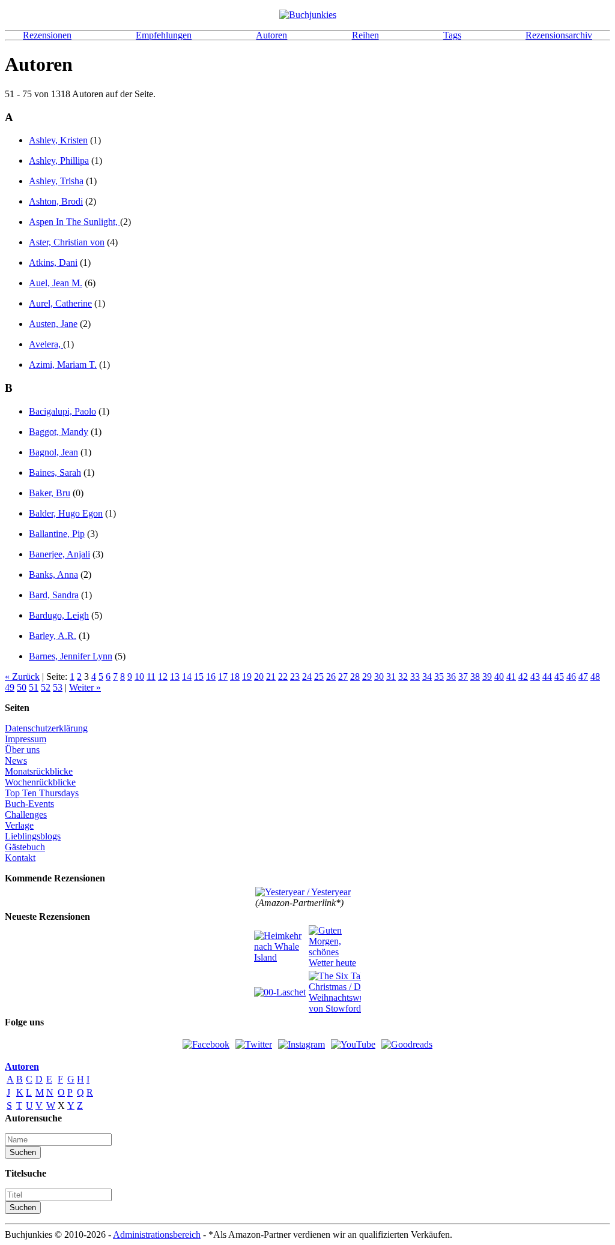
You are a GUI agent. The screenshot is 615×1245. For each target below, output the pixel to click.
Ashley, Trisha (56, 181)
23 (295, 676)
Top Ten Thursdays (42, 793)
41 (511, 676)
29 (367, 676)
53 (57, 687)
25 (319, 676)
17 (223, 676)
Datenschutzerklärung (46, 728)
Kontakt (20, 858)
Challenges (26, 814)
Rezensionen (47, 35)
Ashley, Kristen (58, 140)
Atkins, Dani (53, 262)
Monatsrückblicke (39, 771)
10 (139, 676)
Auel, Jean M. (55, 283)
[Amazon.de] (303, 892)
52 (45, 687)
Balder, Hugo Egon (66, 513)
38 (475, 676)
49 (9, 687)
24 (307, 676)
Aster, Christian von (67, 242)
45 (559, 676)
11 (151, 676)
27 (343, 676)
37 (463, 676)
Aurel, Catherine (60, 303)
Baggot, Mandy (58, 432)
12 (163, 676)
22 (283, 676)
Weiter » (85, 687)
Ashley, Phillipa (59, 160)
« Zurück (22, 676)
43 (535, 676)
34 (427, 676)
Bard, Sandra (54, 595)
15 (199, 676)
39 (487, 676)
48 (595, 676)
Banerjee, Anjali (59, 554)
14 (187, 676)
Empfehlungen (164, 35)
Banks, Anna (53, 574)
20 (259, 676)
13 (175, 676)
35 (439, 676)
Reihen (365, 35)
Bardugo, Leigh (59, 615)
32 (403, 676)
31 (391, 676)
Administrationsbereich (157, 1234)
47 (583, 676)
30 (379, 676)
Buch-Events (29, 804)
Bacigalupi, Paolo (62, 411)
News (16, 760)
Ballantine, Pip (57, 534)
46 (571, 676)
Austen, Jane (53, 324)
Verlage (19, 825)
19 (247, 676)
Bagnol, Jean (53, 452)
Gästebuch (25, 847)
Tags (452, 35)
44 (547, 676)
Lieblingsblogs (33, 836)
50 (21, 687)
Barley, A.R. (52, 636)
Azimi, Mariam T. (63, 364)
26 (331, 676)
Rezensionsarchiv (559, 35)
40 (499, 676)
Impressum (25, 739)
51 (33, 687)
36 (451, 676)
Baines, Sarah (55, 472)
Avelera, (46, 344)
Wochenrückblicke (40, 782)
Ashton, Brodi (56, 201)
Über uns (22, 750)
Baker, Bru (49, 493)
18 (235, 676)
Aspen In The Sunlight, (74, 222)
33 (415, 676)
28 (355, 676)
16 (211, 676)
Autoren (271, 35)
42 (523, 676)
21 (271, 676)
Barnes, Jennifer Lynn (70, 656)
